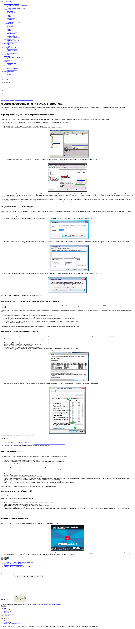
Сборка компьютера (9, 39)
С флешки (9, 64)
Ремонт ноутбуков (8, 23)
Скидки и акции (8, 611)
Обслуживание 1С (9, 43)
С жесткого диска (11, 63)
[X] (8, 558)
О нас (5, 608)
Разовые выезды (11, 6)
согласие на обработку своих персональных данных (47, 604)
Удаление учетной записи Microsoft (13, 565)
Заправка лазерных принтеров (15, 57)
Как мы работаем (8, 609)
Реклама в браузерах (12, 50)
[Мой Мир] (6, 558)
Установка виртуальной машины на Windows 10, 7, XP (18, 562)
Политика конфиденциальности (12, 623)
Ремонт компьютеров (9, 9)
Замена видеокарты (12, 20)
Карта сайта (7, 622)
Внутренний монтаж (12, 68)
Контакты (6, 615)
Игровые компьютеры (13, 40)
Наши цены (7, 612)
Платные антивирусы (12, 53)
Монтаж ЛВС (6, 66)
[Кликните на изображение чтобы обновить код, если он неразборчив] (20, 601)
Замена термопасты (12, 32)
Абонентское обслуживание (11, 4)
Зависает (9, 15)
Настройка (10, 11)
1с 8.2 (8, 44)
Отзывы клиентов (8, 614)
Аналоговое (10, 74)
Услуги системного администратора (16, 8)
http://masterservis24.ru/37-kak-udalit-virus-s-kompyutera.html (49, 444)
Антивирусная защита (10, 47)
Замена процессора (12, 19)
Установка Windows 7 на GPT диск (13, 563)
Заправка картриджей (7, 55)
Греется (9, 16)
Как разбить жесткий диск (11, 445)
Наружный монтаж (12, 70)
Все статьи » (7, 79)
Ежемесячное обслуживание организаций (18, 5)
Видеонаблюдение (9, 71)
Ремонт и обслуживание (13, 58)
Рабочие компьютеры (12, 42)
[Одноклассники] (4, 558)
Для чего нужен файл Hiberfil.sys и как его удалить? (17, 566)
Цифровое (9, 72)
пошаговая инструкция (23, 442)
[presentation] (15, 576)
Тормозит (9, 13)
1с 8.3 (8, 46)
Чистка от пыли (11, 18)
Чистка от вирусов (12, 49)
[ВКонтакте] (1, 558)
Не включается (11, 12)
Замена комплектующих (13, 22)
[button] (15, 576)
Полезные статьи (8, 620)
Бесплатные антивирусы (13, 51)
